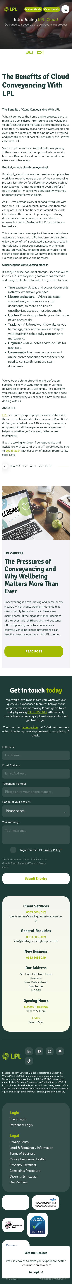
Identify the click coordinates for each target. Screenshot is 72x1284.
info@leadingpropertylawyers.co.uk (36, 941)
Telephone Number (14, 784)
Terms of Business (22, 1153)
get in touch (13, 451)
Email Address (11, 765)
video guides (30, 727)
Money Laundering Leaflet (28, 1159)
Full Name (8, 747)
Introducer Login (21, 1125)
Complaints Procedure (25, 1171)
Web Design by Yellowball (52, 1278)
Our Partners (19, 1182)
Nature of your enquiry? (16, 802)
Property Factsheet (23, 1165)
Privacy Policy (17, 863)
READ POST (33, 651)
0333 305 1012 (37, 712)
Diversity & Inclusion (24, 1176)
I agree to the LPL (41, 850)
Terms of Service (37, 863)
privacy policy (51, 850)
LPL (4, 415)
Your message (11, 822)
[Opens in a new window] (29, 1051)
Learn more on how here (36, 1265)
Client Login (18, 1119)
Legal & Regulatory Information (31, 1148)
